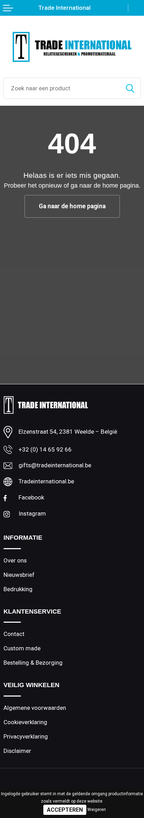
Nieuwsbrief (19, 574)
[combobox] (62, 88)
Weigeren (96, 809)
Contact (13, 633)
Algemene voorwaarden (34, 707)
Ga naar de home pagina (72, 206)
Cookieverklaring (25, 722)
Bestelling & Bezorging (33, 662)
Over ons (15, 560)
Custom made (22, 648)
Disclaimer (17, 750)
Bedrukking (18, 589)
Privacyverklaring (25, 736)
